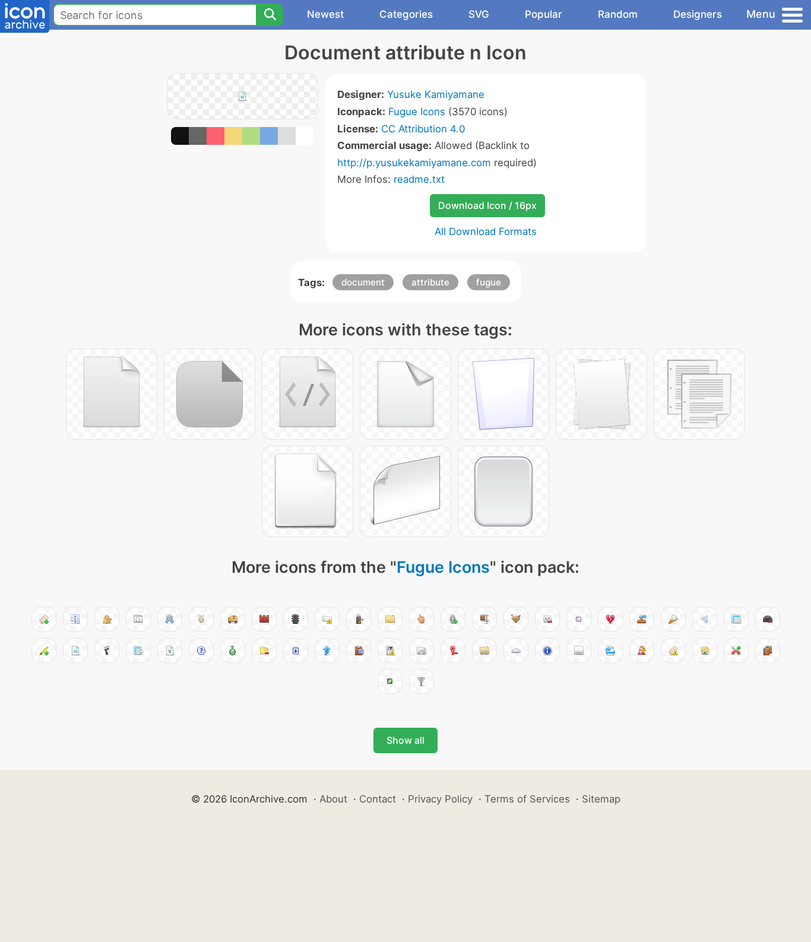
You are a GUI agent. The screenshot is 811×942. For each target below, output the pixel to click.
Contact (377, 799)
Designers (697, 14)
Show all (405, 740)
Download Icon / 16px (487, 205)
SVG (478, 14)
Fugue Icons (416, 112)
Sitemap (601, 799)
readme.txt (419, 179)
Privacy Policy (440, 799)
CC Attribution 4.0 (423, 129)
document (363, 282)
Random (618, 14)
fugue (488, 282)
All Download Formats (486, 231)
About (333, 799)
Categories (406, 14)
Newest (325, 14)
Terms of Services (527, 799)
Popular (543, 14)
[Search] (269, 15)
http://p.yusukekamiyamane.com (414, 163)
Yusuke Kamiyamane (435, 94)
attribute (430, 282)
